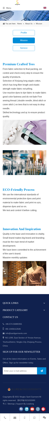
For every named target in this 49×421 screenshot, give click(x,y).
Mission (24, 40)
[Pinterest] (43, 409)
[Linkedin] (26, 409)
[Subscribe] (41, 370)
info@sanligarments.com (16, 333)
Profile (24, 33)
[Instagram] (38, 409)
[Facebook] (21, 409)
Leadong (30, 404)
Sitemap (11, 404)
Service (23, 48)
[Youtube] (32, 409)
